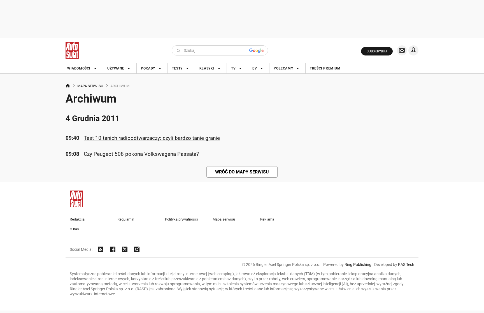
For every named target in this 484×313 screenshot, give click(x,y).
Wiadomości (78, 68)
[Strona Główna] (72, 50)
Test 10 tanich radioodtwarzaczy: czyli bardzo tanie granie (152, 138)
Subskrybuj (377, 51)
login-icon (413, 50)
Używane (115, 68)
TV (233, 68)
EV (254, 68)
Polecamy (283, 68)
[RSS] (100, 249)
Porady (148, 68)
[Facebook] (113, 249)
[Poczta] (402, 50)
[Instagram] (137, 249)
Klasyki (206, 68)
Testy (177, 68)
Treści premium (325, 68)
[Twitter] (125, 249)
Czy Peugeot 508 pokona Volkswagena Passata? (141, 154)
